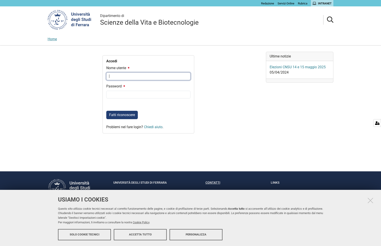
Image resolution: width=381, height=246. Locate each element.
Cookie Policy (141, 222)
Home (52, 39)
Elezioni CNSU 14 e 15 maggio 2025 (298, 67)
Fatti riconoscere (122, 115)
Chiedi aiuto (153, 127)
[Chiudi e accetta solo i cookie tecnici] (370, 200)
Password (114, 86)
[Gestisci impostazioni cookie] (377, 123)
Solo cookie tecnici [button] (84, 234)
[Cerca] (328, 20)
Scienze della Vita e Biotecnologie (149, 20)
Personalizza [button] (196, 234)
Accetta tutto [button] (140, 234)
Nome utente (116, 68)
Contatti (212, 182)
